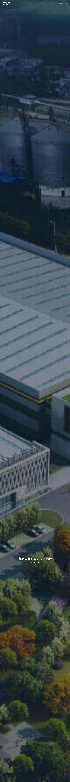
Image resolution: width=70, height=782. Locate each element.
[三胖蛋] (6, 3)
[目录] (61, 3)
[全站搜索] (66, 3)
